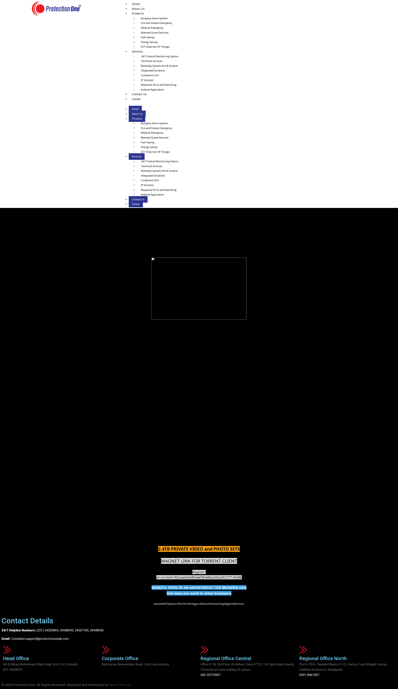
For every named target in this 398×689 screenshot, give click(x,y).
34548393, (67, 630)
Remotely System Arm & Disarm (159, 66)
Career (136, 99)
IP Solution (147, 80)
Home (136, 4)
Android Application (152, 89)
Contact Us (139, 94)
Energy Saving (149, 42)
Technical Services (151, 61)
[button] (255, 104)
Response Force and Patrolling (158, 84)
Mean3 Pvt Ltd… (120, 685)
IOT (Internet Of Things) (155, 46)
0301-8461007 (309, 675)
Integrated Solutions (153, 70)
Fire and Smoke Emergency (156, 23)
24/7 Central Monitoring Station (159, 56)
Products (138, 13)
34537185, (82, 630)
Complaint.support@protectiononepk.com (40, 639)
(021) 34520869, (48, 630)
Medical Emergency (152, 28)
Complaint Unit (150, 75)
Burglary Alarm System (154, 18)
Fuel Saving (147, 37)
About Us (138, 9)
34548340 (97, 630)
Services (137, 51)
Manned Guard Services (155, 32)
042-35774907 (210, 675)
